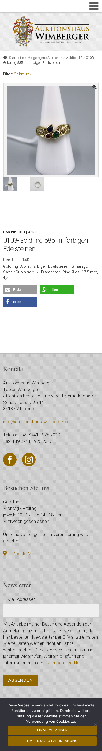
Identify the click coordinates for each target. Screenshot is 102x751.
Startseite (16, 58)
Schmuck (22, 74)
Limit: (8, 259)
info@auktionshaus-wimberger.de (36, 421)
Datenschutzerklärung (66, 662)
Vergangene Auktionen (45, 58)
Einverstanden (52, 730)
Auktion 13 (74, 58)
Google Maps (25, 553)
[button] (20, 289)
